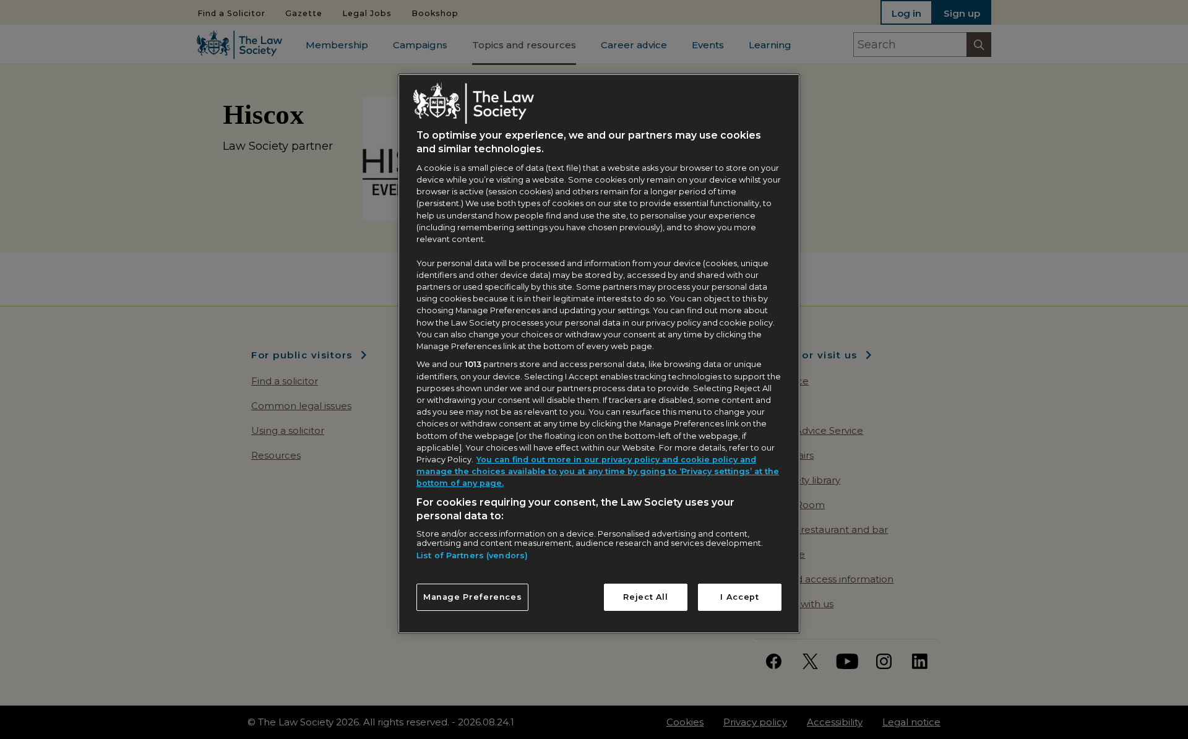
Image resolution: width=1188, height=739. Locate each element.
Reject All (645, 597)
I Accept (739, 597)
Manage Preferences (472, 597)
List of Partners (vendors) (472, 555)
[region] (599, 353)
